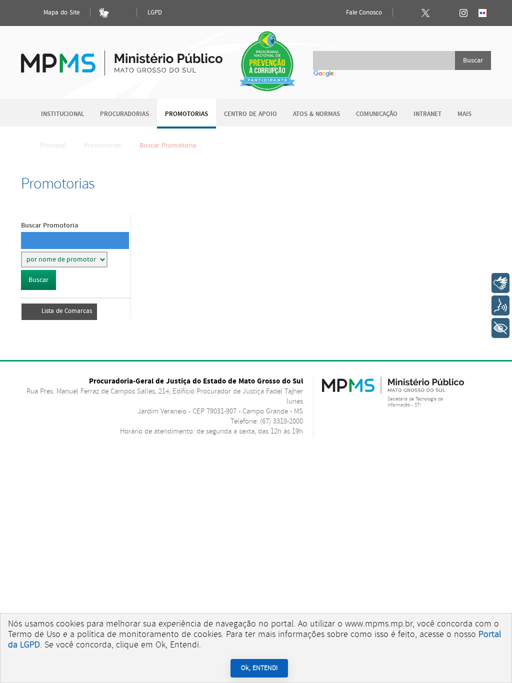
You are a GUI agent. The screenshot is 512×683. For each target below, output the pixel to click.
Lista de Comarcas (67, 311)
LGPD (155, 12)
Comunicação (377, 114)
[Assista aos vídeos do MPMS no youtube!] (444, 13)
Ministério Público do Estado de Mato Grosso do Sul (121, 57)
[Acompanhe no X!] (426, 13)
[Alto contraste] (123, 13)
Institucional (62, 114)
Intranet (428, 114)
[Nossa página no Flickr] (482, 13)
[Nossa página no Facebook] (406, 13)
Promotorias (186, 114)
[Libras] (104, 13)
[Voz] (501, 306)
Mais (465, 114)
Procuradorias (124, 114)
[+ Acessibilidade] (501, 328)
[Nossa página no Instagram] (464, 13)
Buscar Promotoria (49, 225)
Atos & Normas (316, 114)
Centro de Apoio (250, 114)
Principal (53, 146)
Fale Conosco (363, 12)
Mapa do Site (61, 12)
